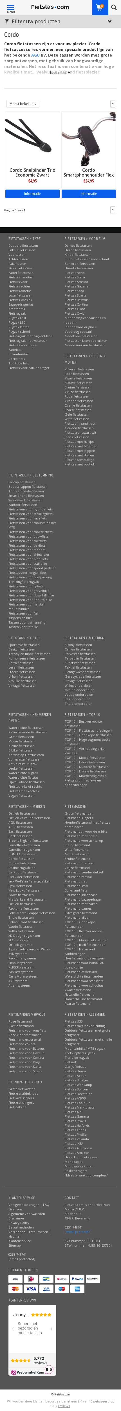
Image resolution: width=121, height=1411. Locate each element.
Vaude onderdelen (79, 694)
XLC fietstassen (19, 940)
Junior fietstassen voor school (87, 259)
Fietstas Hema (75, 1071)
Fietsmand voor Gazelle (26, 1053)
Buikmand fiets (76, 890)
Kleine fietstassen (21, 746)
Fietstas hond (75, 272)
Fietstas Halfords (77, 1125)
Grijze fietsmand (77, 868)
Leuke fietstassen (21, 768)
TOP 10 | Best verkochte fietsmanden (83, 933)
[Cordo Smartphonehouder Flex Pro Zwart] (89, 138)
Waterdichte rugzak (23, 773)
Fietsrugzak (17, 313)
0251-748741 (17, 1254)
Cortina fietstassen (22, 863)
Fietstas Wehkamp (78, 1085)
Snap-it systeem (20, 963)
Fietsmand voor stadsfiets (84, 981)
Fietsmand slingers (79, 818)
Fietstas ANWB (75, 1098)
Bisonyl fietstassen (78, 645)
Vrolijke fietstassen (22, 681)
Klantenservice (19, 1241)
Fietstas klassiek (20, 300)
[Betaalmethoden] (15, 1279)
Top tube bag (18, 363)
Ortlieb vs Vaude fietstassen (29, 818)
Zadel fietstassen (20, 272)
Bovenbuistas (18, 354)
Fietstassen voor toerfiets (27, 541)
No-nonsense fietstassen (26, 658)
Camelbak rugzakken (24, 849)
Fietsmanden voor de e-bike (86, 831)
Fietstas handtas (20, 277)
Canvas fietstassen (78, 649)
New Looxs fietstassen (24, 890)
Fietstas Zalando (77, 1139)
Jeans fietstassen (77, 437)
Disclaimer (16, 1218)
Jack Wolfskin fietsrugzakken (29, 881)
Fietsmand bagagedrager (83, 899)
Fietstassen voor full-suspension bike (24, 615)
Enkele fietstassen (21, 250)
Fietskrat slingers (21, 1102)
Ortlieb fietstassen (22, 813)
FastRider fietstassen (23, 877)
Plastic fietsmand (21, 1026)
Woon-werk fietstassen (25, 500)
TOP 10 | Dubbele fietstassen (87, 766)
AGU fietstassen (20, 822)
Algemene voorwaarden (26, 1214)
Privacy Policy (18, 1223)
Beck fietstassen (20, 836)
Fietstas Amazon (77, 1152)
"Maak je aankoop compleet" (86, 1175)
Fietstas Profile (76, 1134)
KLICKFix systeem (21, 967)
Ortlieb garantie (20, 944)
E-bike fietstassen (21, 750)
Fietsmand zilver (77, 917)
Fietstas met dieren (79, 455)
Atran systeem (19, 985)
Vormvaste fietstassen (24, 759)
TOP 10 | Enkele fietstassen (85, 771)
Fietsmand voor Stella (24, 1066)
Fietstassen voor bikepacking (30, 577)
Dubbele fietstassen (23, 245)
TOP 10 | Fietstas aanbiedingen (88, 730)
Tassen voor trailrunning (26, 622)
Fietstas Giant (75, 309)
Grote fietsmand (77, 854)
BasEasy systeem (20, 972)
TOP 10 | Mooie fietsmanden (86, 940)
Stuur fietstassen (20, 268)
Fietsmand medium (79, 863)
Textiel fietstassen (78, 667)
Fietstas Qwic (74, 313)
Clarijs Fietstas (75, 1066)
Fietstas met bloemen (81, 446)
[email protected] (78, 1232)
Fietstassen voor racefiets (27, 518)
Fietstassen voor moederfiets (30, 532)
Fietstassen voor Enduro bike (30, 600)
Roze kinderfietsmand (25, 1035)
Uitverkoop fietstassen (81, 1157)
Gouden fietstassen (79, 428)
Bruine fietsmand (78, 858)
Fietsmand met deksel (81, 836)
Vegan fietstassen (21, 795)
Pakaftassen (17, 263)
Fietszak (71, 1062)
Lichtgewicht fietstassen (82, 672)
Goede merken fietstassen (85, 345)
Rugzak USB (17, 318)
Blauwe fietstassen (78, 383)
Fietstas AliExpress (78, 1148)
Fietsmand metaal (78, 877)
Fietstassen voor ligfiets (25, 586)
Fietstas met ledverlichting (85, 1026)
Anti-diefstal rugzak (22, 764)
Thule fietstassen (21, 917)
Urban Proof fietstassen (26, 922)
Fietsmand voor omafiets (27, 1030)
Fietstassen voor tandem (27, 550)
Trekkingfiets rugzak (23, 581)
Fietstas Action (75, 1075)
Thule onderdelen (78, 703)
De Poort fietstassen (23, 872)
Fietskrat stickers (21, 1098)
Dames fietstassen (78, 245)
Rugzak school (19, 331)
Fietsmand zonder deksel (84, 872)
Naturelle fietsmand (80, 994)
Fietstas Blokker (76, 1080)
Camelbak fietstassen (24, 845)
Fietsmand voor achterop (84, 840)
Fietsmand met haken (81, 904)
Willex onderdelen (79, 685)
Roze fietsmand (20, 1021)
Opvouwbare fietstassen (26, 782)
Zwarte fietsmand (78, 990)
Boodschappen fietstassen (28, 486)
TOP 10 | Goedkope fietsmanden (80, 924)
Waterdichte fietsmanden (84, 976)
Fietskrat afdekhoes (23, 1093)
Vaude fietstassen (21, 926)
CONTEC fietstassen (22, 854)
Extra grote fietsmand (81, 913)
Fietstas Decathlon (78, 1094)
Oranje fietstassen (78, 405)
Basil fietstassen (20, 831)
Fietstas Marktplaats (79, 1107)
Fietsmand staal (76, 886)
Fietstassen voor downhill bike (31, 595)
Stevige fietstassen (78, 681)
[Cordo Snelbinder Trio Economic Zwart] (32, 138)
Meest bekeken (22, 103)
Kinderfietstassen (78, 254)
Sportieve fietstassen (24, 645)
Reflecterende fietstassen (27, 732)
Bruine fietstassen (78, 387)
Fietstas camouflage (79, 460)
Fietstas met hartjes (79, 441)
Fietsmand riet (76, 881)
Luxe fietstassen (20, 295)
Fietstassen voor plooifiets (28, 559)
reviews (64, 1406)
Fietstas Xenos (75, 1130)
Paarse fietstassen (78, 410)
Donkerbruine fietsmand (83, 999)
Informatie (32, 193)
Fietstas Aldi (73, 1112)
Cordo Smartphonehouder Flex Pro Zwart (89, 175)
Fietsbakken (17, 1107)
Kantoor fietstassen (22, 504)
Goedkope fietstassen (81, 336)
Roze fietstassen (77, 373)
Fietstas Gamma (77, 1116)
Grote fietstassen (21, 737)
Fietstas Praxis (75, 1121)
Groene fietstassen (79, 401)
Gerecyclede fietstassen (83, 676)
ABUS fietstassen (20, 827)
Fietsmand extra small (25, 1039)
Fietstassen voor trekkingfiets (30, 514)
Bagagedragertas (20, 304)
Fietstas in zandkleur (80, 423)
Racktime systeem (22, 958)
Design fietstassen (21, 649)
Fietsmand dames (78, 908)
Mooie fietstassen (21, 741)
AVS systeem (18, 981)
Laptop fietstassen (21, 482)
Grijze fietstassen (78, 392)
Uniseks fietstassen (79, 268)
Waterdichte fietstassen (26, 727)
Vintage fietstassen (22, 685)
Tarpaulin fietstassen (80, 658)
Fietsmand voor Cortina (26, 1057)
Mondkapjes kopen (79, 1166)
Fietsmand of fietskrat (81, 972)
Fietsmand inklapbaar (81, 895)
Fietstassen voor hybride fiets (30, 509)
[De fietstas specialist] (50, 7)
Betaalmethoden (21, 1227)
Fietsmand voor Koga (24, 1062)
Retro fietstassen (20, 663)
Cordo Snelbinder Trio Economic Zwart (32, 172)
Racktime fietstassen (23, 908)
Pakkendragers (76, 1171)
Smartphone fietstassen (26, 495)
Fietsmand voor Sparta (25, 1071)
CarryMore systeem (23, 976)
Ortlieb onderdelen (79, 690)
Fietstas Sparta (75, 295)
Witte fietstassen (77, 419)
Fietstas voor (18, 282)
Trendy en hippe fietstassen (29, 654)
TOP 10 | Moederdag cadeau (86, 776)
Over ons (15, 1209)
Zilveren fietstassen (79, 369)
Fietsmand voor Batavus (26, 1048)
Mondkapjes (74, 1161)
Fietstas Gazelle (76, 286)
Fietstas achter (19, 286)
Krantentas (16, 309)
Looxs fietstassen (21, 895)
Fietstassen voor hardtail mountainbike (26, 606)
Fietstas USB (74, 1021)
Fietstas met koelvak (23, 791)
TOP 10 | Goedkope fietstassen (88, 735)
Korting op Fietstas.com (26, 755)
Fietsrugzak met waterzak (27, 340)
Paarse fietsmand (78, 1003)
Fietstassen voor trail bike (27, 563)
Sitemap (14, 1245)
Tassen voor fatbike (23, 627)
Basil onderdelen (77, 699)
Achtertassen (18, 259)
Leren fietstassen (21, 667)
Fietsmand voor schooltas (84, 985)
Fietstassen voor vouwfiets (28, 536)
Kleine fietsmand (77, 845)
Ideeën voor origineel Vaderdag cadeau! (81, 329)
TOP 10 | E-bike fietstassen (85, 762)
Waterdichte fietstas (23, 777)
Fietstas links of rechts (25, 786)
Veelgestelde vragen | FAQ (28, 1204)
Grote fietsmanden (79, 813)
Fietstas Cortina (76, 304)
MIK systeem (18, 954)
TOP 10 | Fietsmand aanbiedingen (80, 951)
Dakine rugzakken (21, 868)
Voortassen (16, 254)
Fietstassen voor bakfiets (26, 545)
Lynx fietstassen (20, 886)
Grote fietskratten (21, 1089)
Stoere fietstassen (21, 672)
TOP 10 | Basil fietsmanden (85, 944)
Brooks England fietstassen (28, 840)
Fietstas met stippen (80, 450)
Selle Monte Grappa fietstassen (31, 913)
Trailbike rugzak (77, 1057)
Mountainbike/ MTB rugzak (85, 1048)
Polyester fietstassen (80, 654)
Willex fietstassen (21, 931)
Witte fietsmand (76, 849)
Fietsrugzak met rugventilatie (30, 336)
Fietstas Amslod (76, 282)
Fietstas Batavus (76, 300)
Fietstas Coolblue (77, 1103)
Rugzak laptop (19, 327)
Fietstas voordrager (23, 345)
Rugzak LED (17, 322)
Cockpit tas (16, 358)
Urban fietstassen (21, 676)
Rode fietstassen (77, 396)
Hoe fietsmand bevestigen (84, 958)
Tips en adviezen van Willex (29, 949)
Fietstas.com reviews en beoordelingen (83, 782)
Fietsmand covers (21, 1044)
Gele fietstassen (77, 414)
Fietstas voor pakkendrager (29, 368)
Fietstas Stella (75, 277)
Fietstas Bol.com (77, 1089)
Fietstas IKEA (74, 1143)
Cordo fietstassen (21, 858)
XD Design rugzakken (24, 935)
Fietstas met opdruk (80, 464)
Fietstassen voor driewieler (29, 554)
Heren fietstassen (78, 250)
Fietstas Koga (74, 291)
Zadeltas (14, 349)
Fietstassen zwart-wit (80, 432)
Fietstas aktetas (19, 291)
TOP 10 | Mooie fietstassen (85, 757)
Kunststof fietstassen (80, 663)
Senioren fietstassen (80, 263)
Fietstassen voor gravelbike (29, 591)
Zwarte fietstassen (78, 378)
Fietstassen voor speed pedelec (32, 568)
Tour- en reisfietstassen (26, 491)
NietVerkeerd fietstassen (27, 899)
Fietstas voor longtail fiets (27, 572)
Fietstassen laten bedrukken (86, 340)
